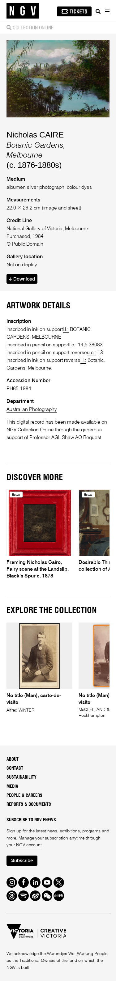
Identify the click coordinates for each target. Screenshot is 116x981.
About (12, 759)
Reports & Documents (28, 804)
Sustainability (21, 777)
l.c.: (73, 345)
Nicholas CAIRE (35, 134)
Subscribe (22, 860)
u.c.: (91, 352)
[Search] (98, 11)
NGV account (29, 845)
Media (12, 786)
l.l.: (66, 329)
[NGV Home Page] (22, 11)
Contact (14, 768)
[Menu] (107, 11)
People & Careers (24, 795)
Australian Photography (31, 409)
